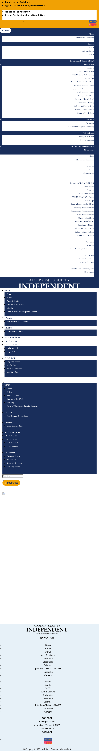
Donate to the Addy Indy (17, 2)
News (48, 645)
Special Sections (87, 140)
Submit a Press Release (84, 109)
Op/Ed (48, 651)
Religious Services (14, 368)
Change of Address (86, 95)
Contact (90, 44)
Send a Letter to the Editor (82, 81)
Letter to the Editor (15, 331)
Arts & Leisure (48, 655)
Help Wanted (12, 348)
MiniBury (10, 308)
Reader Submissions (85, 71)
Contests (90, 68)
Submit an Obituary (86, 102)
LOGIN (5, 30)
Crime (9, 294)
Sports (48, 648)
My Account (89, 150)
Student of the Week (15, 304)
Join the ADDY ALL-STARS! (82, 61)
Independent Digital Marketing (81, 126)
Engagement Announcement (82, 88)
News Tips (89, 78)
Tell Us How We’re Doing (83, 75)
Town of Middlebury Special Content (22, 311)
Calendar (48, 665)
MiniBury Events (13, 372)
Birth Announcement (85, 92)
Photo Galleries (13, 301)
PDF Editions (88, 133)
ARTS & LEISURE (12, 337)
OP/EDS (8, 328)
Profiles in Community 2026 (82, 146)
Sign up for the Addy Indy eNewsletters (25, 5)
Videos (9, 297)
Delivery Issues (88, 51)
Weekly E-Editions (86, 136)
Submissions (89, 64)
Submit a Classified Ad (84, 99)
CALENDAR (10, 358)
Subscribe (48, 672)
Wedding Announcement (83, 85)
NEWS (7, 290)
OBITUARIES (11, 341)
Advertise (90, 119)
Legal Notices (12, 351)
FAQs (91, 47)
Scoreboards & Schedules (17, 321)
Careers (91, 54)
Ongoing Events (13, 361)
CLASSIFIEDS (11, 344)
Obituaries (48, 658)
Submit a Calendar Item (84, 106)
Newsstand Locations (85, 37)
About (91, 34)
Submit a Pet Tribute (85, 113)
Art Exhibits (11, 365)
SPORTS (8, 318)
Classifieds (48, 661)
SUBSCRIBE (12, 482)
